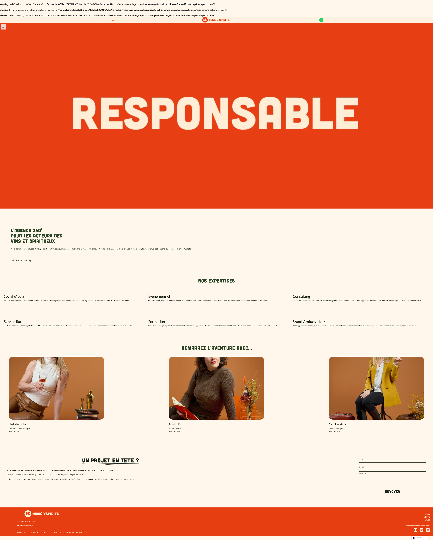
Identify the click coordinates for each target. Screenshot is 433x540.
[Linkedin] (428, 530)
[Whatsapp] (321, 20)
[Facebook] (415, 530)
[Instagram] (421, 530)
